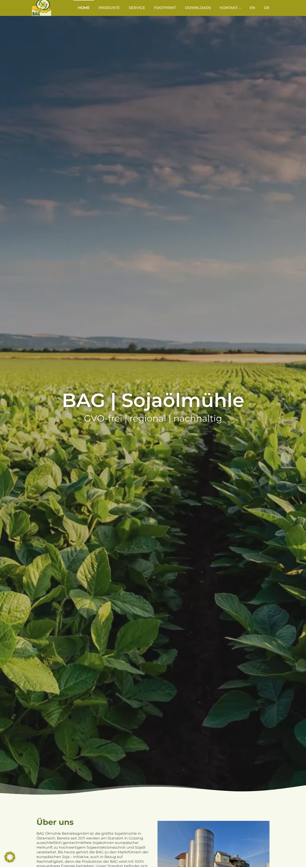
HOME (84, 8)
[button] (10, 857)
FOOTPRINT (165, 8)
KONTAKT (229, 8)
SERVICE (137, 8)
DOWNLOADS (198, 8)
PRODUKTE (109, 8)
